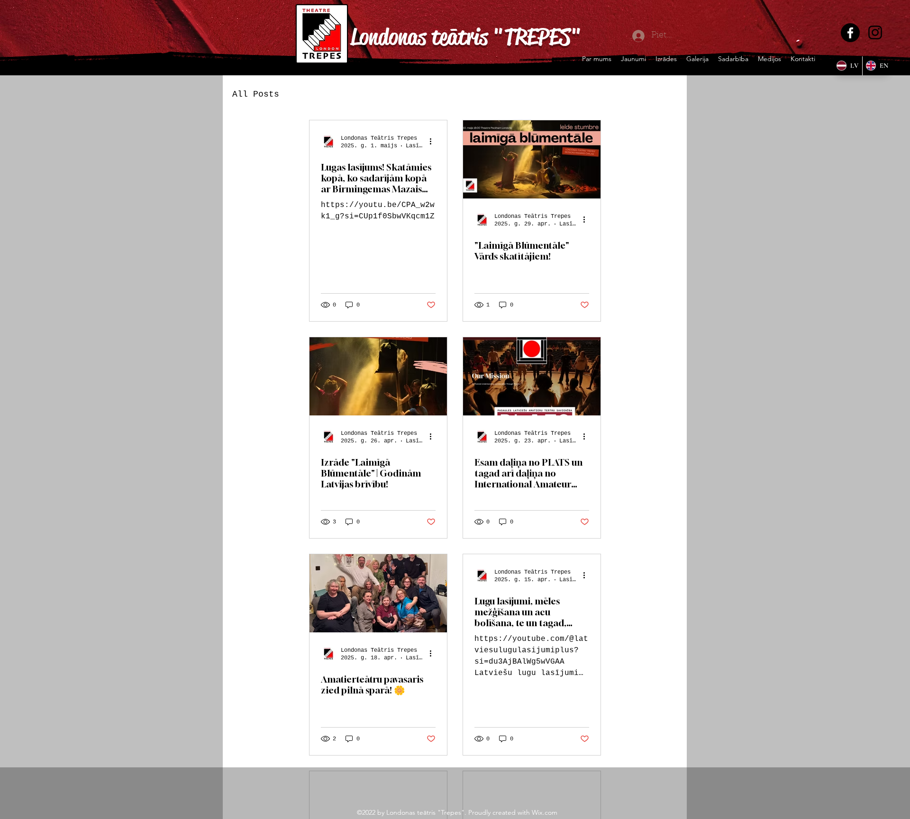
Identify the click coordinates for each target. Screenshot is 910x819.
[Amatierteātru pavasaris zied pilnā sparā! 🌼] (378, 593)
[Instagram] (875, 32)
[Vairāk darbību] (434, 141)
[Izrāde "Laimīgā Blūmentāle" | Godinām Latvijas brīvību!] (378, 376)
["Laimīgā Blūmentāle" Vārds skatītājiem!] (532, 159)
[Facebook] (850, 32)
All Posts (255, 94)
